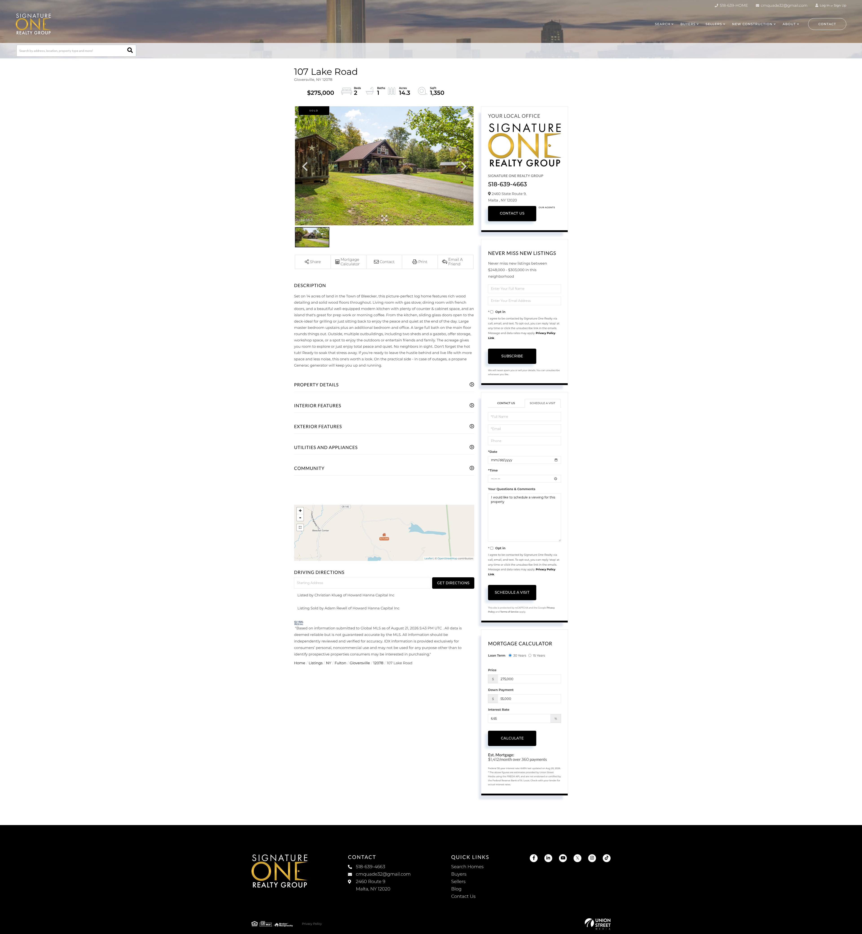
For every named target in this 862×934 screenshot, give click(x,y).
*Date (492, 452)
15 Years (539, 655)
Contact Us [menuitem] (463, 896)
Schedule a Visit (542, 403)
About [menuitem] (789, 24)
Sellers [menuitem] (458, 881)
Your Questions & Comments (511, 489)
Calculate (512, 738)
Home (299, 663)
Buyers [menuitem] (458, 874)
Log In (824, 5)
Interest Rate (498, 710)
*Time (493, 470)
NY (328, 663)
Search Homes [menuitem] (467, 867)
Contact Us (512, 213)
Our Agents (547, 207)
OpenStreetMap (447, 558)
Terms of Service (509, 611)
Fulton (340, 663)
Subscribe (512, 356)
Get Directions (453, 583)
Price (492, 670)
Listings (316, 663)
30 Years (519, 655)
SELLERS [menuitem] (714, 24)
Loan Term (496, 655)
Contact (827, 24)
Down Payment (501, 690)
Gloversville (360, 663)
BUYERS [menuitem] (688, 24)
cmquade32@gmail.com (783, 5)
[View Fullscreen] (300, 527)
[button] (130, 51)
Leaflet (428, 558)
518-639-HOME (733, 5)
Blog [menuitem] (456, 889)
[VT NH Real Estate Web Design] (598, 924)
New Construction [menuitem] (752, 24)
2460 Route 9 (373, 885)
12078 (378, 663)
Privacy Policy (312, 924)
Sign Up (840, 5)
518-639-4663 (507, 184)
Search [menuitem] (662, 24)
